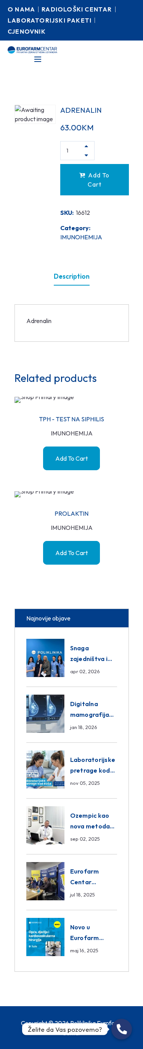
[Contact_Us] (121, 1029)
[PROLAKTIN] (71, 494)
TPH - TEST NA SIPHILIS (71, 419)
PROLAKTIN (71, 513)
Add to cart (99, 179)
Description (72, 276)
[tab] (71, 276)
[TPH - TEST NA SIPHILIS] (71, 400)
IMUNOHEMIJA (81, 237)
